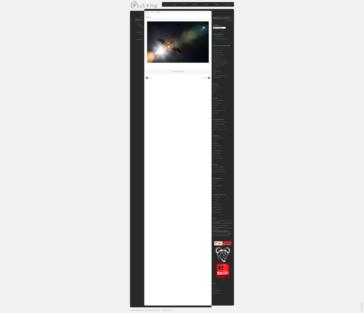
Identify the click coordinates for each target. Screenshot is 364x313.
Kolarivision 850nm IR (223, 63)
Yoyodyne (227, 235)
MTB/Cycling (195, 4)
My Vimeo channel (217, 155)
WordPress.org (216, 293)
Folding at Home (216, 145)
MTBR (214, 108)
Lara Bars (215, 69)
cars (219, 220)
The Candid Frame (217, 209)
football (230, 223)
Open (214, 229)
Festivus (223, 223)
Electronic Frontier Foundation (220, 121)
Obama (230, 227)
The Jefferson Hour (217, 212)
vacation (223, 235)
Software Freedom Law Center (220, 129)
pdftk (217, 229)
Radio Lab (215, 202)
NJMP (214, 183)
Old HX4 (184, 4)
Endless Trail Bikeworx (218, 100)
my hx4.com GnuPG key (218, 169)
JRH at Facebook (217, 150)
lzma (228, 225)
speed (214, 234)
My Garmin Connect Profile (219, 110)
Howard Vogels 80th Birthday (221, 38)
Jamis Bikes (216, 105)
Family (216, 222)
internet (218, 225)
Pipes (150, 78)
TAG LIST (230, 20)
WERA (214, 188)
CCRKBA (215, 143)
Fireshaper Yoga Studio (218, 54)
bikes (214, 220)
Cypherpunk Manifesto (218, 166)
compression (229, 220)
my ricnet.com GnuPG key (219, 171)
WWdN (214, 91)
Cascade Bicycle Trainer (218, 65)
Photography (221, 231)
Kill (221, 225)
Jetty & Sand (203, 78)
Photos (152, 12)
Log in (214, 285)
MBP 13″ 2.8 (216, 56)
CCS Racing (216, 180)
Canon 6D (215, 63)
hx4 (142, 310)
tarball (225, 234)
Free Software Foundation (219, 124)
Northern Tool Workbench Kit (219, 75)
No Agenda (215, 199)
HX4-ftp (215, 148)
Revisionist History (217, 204)
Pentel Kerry (216, 67)
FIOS (226, 223)
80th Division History (217, 138)
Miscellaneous (218, 227)
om (213, 48)
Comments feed (216, 290)
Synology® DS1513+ (218, 58)
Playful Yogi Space (217, 52)
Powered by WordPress (166, 310)
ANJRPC (215, 140)
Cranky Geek (216, 89)
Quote (230, 231)
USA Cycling (216, 113)
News (227, 227)
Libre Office (215, 126)
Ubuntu (214, 235)
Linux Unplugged (217, 197)
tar (223, 234)
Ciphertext (223, 220)
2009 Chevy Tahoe (217, 77)
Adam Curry (216, 86)
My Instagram (228, 4)
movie (224, 227)
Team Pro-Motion (217, 185)
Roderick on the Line (217, 207)
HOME (166, 4)
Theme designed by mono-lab (152, 310)
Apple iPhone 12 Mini (217, 50)
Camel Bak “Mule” (217, 71)
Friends (215, 225)
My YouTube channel (218, 158)
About (175, 4)
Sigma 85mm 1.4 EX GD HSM (220, 61)
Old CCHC (206, 4)
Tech (229, 234)
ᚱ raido (141, 27)
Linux (224, 225)
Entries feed (215, 288)
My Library (216, 4)
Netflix (214, 73)
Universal (219, 235)
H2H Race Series (217, 103)
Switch (220, 234)
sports (217, 234)
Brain (217, 220)
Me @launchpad (216, 153)
